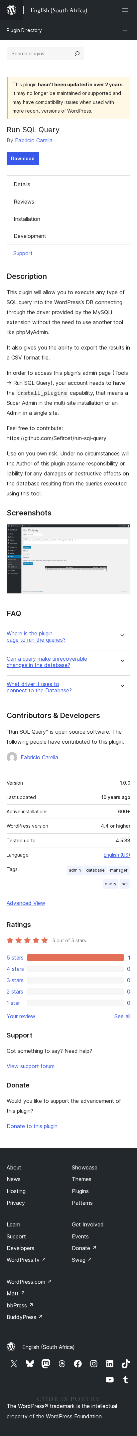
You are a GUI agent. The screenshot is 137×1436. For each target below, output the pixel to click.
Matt (16, 1293)
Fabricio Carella (34, 140)
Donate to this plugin (32, 1126)
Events (80, 1236)
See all (122, 1016)
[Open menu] (126, 10)
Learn (13, 1224)
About (14, 1167)
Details (22, 184)
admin (75, 870)
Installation (27, 219)
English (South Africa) (48, 1347)
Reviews (24, 201)
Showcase (84, 1167)
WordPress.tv (26, 1259)
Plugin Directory (24, 30)
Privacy (16, 1202)
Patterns (82, 1202)
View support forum (31, 1066)
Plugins (80, 1191)
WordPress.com (29, 1281)
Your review (21, 1016)
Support (23, 253)
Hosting (16, 1191)
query (110, 883)
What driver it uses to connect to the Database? (39, 687)
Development (30, 236)
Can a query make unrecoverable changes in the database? (47, 662)
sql (125, 883)
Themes (81, 1179)
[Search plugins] (77, 53)
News (14, 1179)
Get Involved (88, 1224)
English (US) (117, 855)
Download (23, 158)
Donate (84, 1248)
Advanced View (26, 903)
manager (119, 870)
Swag (82, 1259)
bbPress (20, 1305)
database (95, 870)
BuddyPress (25, 1317)
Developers (20, 1248)
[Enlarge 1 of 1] (121, 533)
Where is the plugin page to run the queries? (36, 636)
